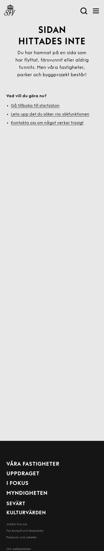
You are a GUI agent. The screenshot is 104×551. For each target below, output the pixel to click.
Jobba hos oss (16, 524)
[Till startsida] (10, 11)
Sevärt (15, 503)
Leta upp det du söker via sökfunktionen (50, 114)
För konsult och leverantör (25, 531)
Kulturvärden (26, 513)
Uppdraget (22, 474)
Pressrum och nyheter (21, 537)
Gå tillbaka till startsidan (35, 106)
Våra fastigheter (32, 464)
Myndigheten (26, 493)
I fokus (17, 483)
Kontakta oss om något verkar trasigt (47, 123)
